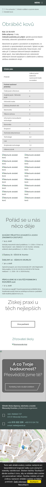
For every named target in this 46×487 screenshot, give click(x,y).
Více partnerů (23, 324)
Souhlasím (34, 481)
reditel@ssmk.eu (19, 425)
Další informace (20, 481)
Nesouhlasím (23, 484)
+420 (15, 422)
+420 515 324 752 (32, 422)
